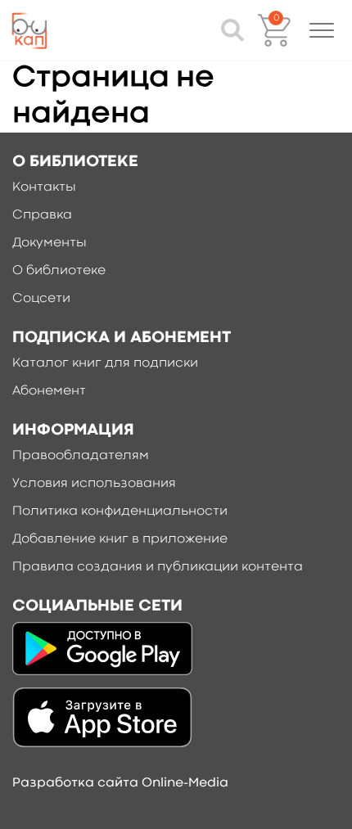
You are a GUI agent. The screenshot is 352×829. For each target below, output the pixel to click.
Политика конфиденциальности (120, 511)
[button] (322, 30)
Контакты (44, 187)
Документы (49, 243)
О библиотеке (59, 271)
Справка (42, 215)
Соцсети (41, 298)
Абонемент (49, 391)
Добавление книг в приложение (120, 539)
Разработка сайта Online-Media (120, 783)
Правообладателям (80, 456)
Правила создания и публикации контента (157, 567)
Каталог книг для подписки (105, 363)
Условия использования (94, 483)
